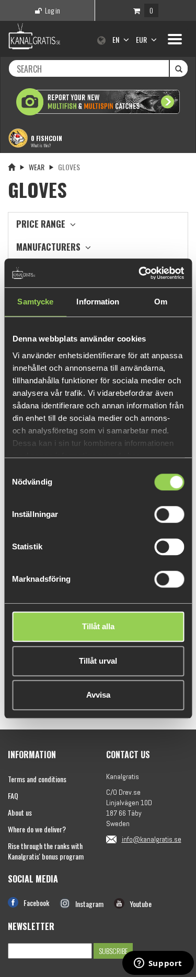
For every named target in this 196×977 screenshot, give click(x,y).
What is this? (41, 145)
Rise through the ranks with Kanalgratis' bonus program (46, 851)
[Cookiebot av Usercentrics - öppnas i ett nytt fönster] (139, 273)
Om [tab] (160, 301)
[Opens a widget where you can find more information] (158, 964)
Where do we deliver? (37, 828)
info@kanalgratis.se (151, 839)
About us (20, 812)
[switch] (169, 514)
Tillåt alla (98, 626)
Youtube (141, 903)
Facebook (36, 902)
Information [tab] (97, 301)
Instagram (89, 903)
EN (116, 39)
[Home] (11, 166)
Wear (36, 166)
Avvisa (98, 694)
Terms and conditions (37, 778)
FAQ (13, 795)
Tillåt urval (98, 660)
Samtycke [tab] (35, 301)
